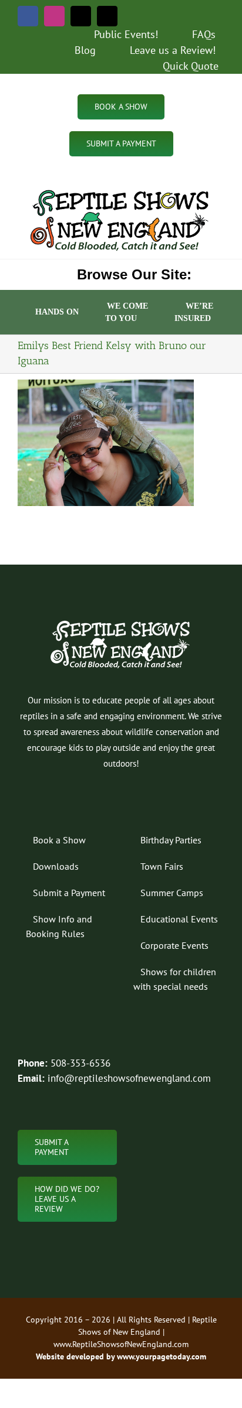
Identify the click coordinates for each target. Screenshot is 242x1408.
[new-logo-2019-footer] (121, 622)
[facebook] (28, 16)
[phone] (107, 16)
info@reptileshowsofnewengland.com (129, 1078)
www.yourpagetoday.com (160, 1356)
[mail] (80, 16)
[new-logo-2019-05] (121, 190)
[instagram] (54, 16)
